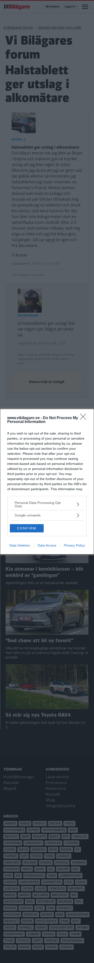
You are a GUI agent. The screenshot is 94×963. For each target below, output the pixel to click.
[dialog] (47, 481)
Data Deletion (19, 545)
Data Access (47, 545)
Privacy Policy (74, 545)
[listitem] (47, 504)
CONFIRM (26, 528)
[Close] (84, 418)
